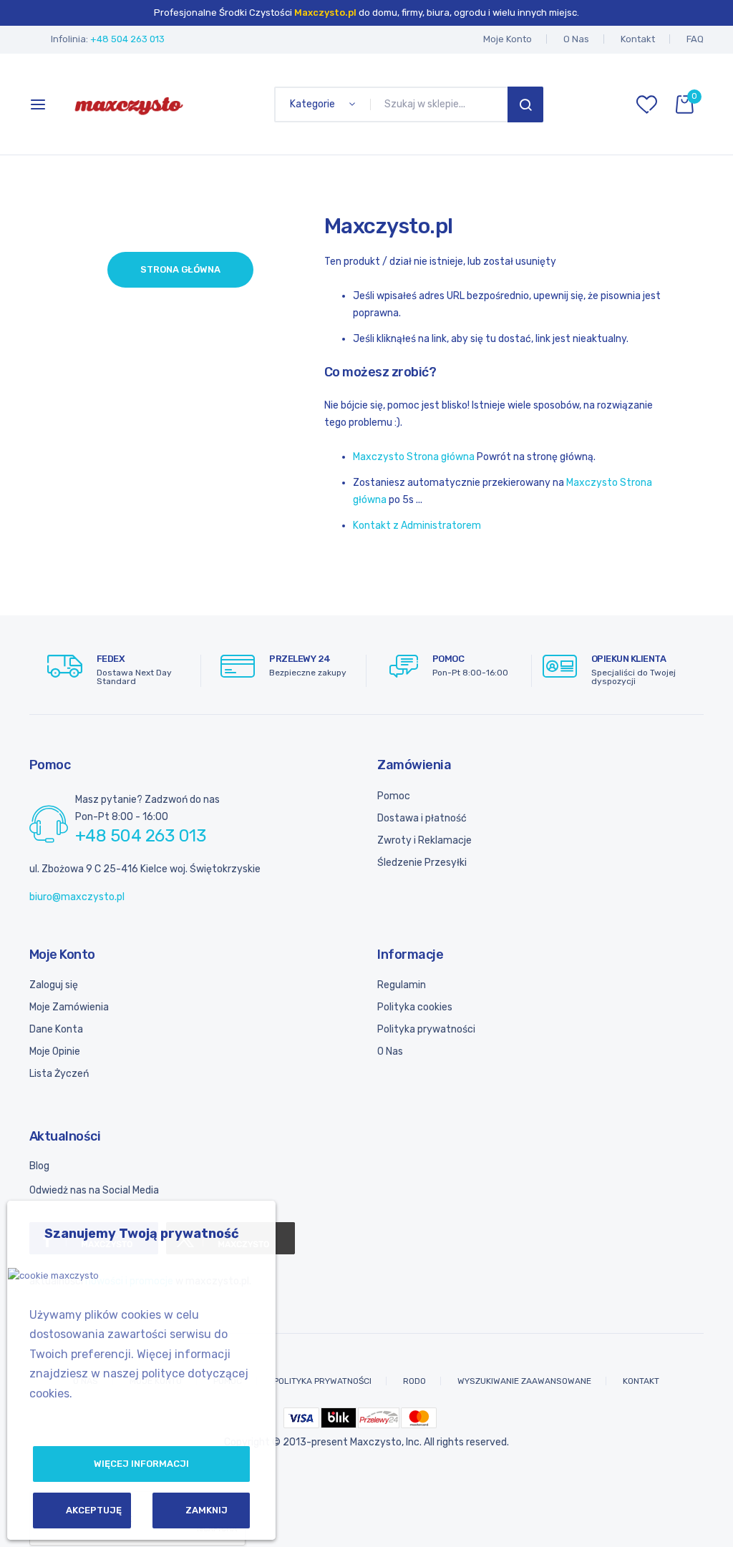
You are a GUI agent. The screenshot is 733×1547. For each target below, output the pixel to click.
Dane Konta (56, 1029)
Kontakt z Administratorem (417, 525)
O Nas (576, 39)
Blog (39, 1166)
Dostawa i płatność (422, 818)
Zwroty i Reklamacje (424, 840)
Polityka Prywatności (322, 1381)
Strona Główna (180, 269)
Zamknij (206, 1510)
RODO (414, 1381)
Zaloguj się (53, 985)
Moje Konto (507, 39)
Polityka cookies (414, 1007)
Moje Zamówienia (69, 1007)
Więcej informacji (141, 1463)
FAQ (695, 39)
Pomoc (393, 796)
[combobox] (441, 104)
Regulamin (401, 985)
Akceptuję (94, 1510)
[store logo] (129, 104)
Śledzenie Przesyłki (422, 863)
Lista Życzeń (59, 1074)
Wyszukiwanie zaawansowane (524, 1381)
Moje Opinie (54, 1051)
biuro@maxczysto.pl (77, 897)
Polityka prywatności (426, 1029)
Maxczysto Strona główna (414, 457)
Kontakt (638, 39)
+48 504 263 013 (127, 39)
